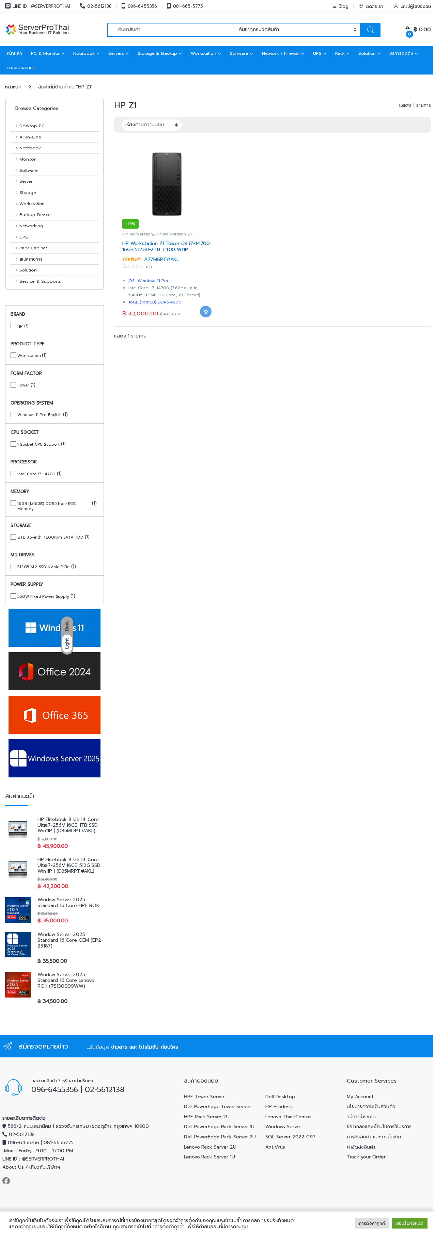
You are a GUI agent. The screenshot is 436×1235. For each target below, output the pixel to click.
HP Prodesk (278, 1106)
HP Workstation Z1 (173, 234)
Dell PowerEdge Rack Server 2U (220, 1136)
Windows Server (283, 1126)
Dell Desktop (280, 1096)
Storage (27, 192)
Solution (367, 53)
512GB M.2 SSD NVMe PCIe (43, 567)
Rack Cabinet (33, 248)
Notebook (84, 53)
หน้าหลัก (14, 53)
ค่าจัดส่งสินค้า (361, 1147)
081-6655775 (59, 1142)
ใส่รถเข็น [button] (206, 322)
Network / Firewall (280, 53)
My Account (360, 1096)
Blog (343, 6)
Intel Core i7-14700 (36, 474)
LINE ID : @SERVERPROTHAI (41, 6)
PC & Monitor (45, 53)
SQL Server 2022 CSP (290, 1136)
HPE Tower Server (204, 1096)
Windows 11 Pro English (39, 414)
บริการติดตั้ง (401, 53)
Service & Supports (40, 281)
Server (26, 181)
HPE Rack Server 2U (206, 1116)
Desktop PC (31, 125)
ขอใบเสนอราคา (21, 67)
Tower (23, 385)
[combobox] (171, 30)
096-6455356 (142, 6)
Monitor (27, 159)
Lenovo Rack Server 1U (209, 1156)
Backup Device (35, 214)
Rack (340, 53)
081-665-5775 (188, 6)
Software (239, 53)
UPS (317, 53)
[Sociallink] (6, 1181)
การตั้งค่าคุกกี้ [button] (372, 1223)
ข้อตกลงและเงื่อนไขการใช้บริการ (379, 1126)
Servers (116, 53)
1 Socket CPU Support (38, 444)
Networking (31, 226)
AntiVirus (275, 1147)
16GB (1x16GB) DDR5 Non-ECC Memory (46, 505)
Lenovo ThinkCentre (288, 1116)
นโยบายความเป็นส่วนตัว (371, 1106)
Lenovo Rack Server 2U (210, 1147)
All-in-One (30, 137)
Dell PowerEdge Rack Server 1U (219, 1126)
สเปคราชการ (30, 259)
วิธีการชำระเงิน (361, 1116)
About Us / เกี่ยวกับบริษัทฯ (31, 1167)
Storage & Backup (157, 53)
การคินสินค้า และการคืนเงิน (374, 1136)
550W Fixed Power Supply (43, 596)
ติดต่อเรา (374, 6)
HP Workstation (137, 234)
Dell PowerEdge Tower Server (217, 1106)
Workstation (203, 53)
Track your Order (366, 1156)
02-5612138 (99, 6)
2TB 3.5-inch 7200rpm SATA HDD (50, 537)
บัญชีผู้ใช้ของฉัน (416, 6)
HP (20, 326)
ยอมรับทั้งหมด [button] (409, 1223)
